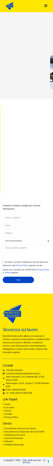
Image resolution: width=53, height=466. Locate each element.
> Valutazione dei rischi (14, 435)
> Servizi (7, 411)
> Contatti (7, 414)
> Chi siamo (8, 407)
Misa (28, 462)
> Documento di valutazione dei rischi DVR (23, 432)
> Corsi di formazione (13, 438)
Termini (7, 272)
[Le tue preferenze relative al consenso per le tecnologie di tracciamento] (48, 461)
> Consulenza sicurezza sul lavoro (19, 428)
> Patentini (8, 441)
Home (7, 404)
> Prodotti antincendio (13, 445)
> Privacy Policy (10, 417)
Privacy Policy (22, 265)
